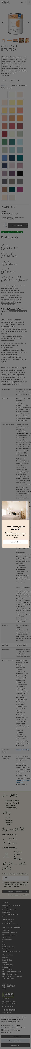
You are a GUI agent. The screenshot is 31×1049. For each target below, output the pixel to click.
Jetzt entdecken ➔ (15, 542)
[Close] (27, 503)
